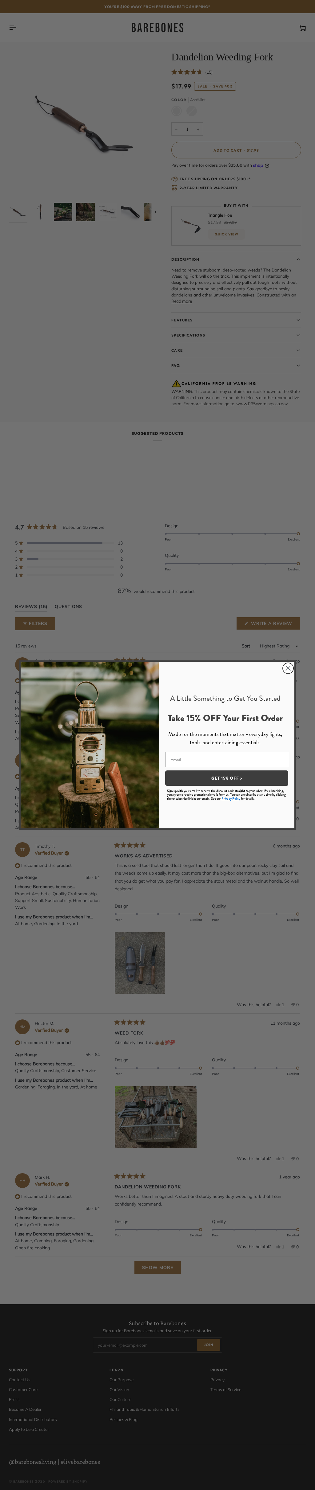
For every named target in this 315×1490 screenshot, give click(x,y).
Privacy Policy (230, 798)
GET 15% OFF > (226, 778)
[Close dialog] (288, 668)
